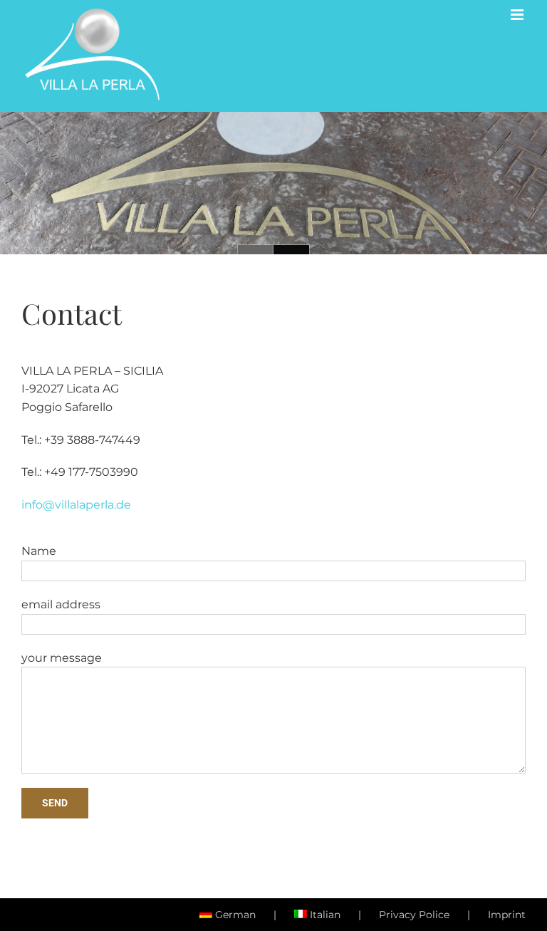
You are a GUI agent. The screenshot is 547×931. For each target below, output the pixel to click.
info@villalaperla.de (76, 504)
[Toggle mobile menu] (518, 14)
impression (256, 249)
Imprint (507, 914)
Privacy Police (414, 914)
